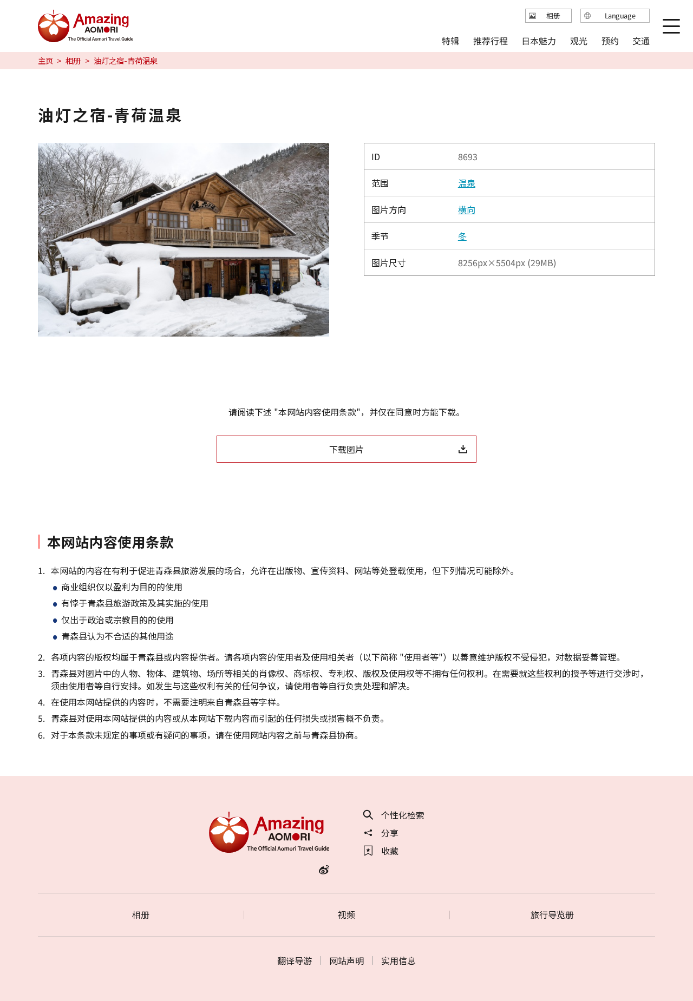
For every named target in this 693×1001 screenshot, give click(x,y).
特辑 (450, 40)
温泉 (466, 183)
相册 (73, 60)
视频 (346, 914)
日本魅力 (538, 40)
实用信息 (398, 960)
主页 (45, 60)
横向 (466, 209)
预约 (609, 40)
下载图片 (346, 449)
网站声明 (346, 960)
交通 (641, 40)
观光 (578, 40)
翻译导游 (294, 960)
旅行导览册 (552, 914)
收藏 (389, 850)
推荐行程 (490, 40)
